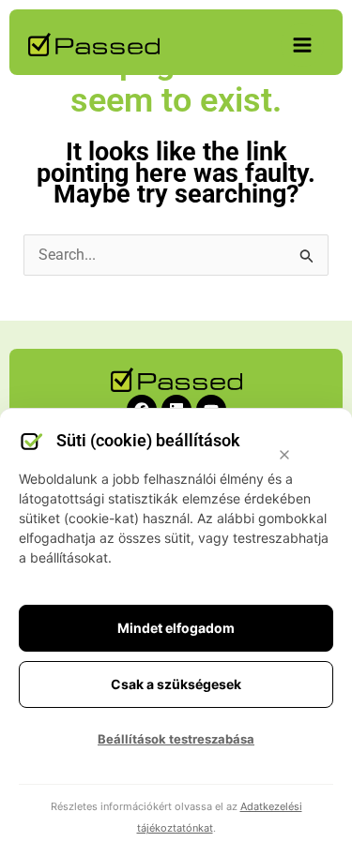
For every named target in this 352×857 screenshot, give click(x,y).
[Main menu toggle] (302, 45)
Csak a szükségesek (176, 684)
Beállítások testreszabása (176, 738)
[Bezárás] (284, 454)
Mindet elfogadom (176, 628)
